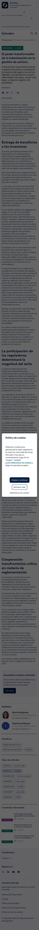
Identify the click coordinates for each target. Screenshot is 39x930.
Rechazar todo (19, 487)
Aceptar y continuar (19, 480)
